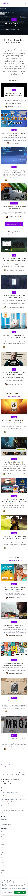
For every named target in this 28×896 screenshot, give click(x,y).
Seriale (2, 842)
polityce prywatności (6, 889)
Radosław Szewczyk (6, 824)
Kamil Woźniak (4, 819)
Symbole (3, 844)
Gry (14, 19)
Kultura (2, 865)
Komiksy (3, 870)
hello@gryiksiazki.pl (7, 783)
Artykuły (4, 788)
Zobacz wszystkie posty (14, 235)
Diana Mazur (4, 822)
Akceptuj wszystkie (20, 892)
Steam (2, 854)
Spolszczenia (4, 836)
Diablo (2, 839)
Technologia (4, 831)
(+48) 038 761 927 (7, 781)
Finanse (3, 867)
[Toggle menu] (25, 3)
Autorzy (3, 816)
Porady (14, 417)
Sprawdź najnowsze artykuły (14, 224)
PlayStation (14, 203)
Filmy (2, 847)
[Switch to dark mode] (22, 3)
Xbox (2, 852)
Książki (14, 584)
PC (1, 857)
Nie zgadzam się (8, 892)
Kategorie (4, 828)
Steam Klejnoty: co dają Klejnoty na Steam (11, 808)
